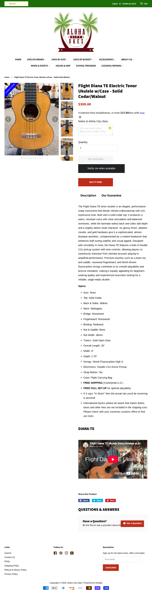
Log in (115, 3)
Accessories (106, 59)
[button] (67, 91)
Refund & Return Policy (15, 570)
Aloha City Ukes (74, 583)
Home (18, 59)
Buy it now (95, 182)
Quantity (83, 142)
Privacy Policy (11, 574)
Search (7, 553)
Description (88, 195)
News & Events (39, 65)
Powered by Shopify (92, 583)
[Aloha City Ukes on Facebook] (55, 553)
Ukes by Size (59, 59)
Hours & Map (63, 65)
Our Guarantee (111, 195)
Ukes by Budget (82, 59)
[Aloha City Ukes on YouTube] (72, 553)
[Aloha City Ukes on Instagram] (66, 553)
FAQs (7, 561)
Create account (129, 3)
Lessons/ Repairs (111, 65)
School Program (86, 65)
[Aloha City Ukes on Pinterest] (60, 553)
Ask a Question (134, 523)
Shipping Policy (11, 565)
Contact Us (9, 557)
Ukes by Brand (35, 59)
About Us (127, 59)
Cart (146, 3)
